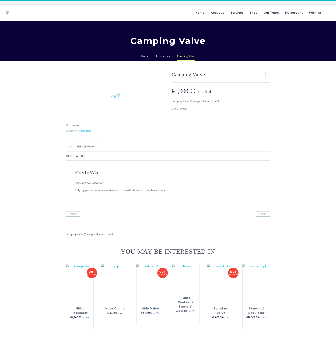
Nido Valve (150, 308)
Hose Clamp (115, 308)
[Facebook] (66, 116)
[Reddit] (91, 116)
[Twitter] (71, 116)
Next (262, 214)
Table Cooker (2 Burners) (186, 302)
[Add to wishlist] (81, 324)
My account (294, 12)
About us (217, 12)
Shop (253, 12)
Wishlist (315, 12)
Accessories (85, 130)
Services (236, 12)
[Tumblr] (81, 116)
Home (199, 12)
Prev (73, 214)
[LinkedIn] (86, 116)
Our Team (271, 12)
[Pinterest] (76, 116)
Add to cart (111, 320)
